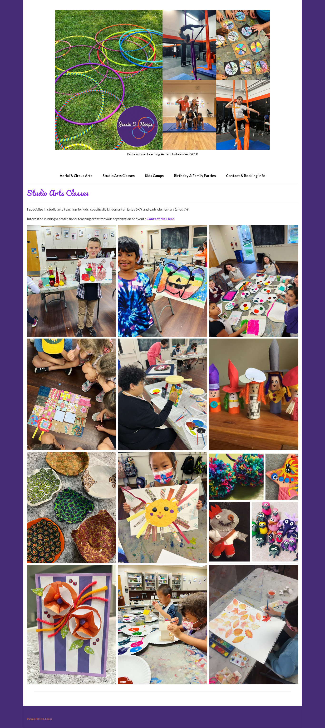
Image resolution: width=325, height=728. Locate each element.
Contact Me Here (160, 219)
